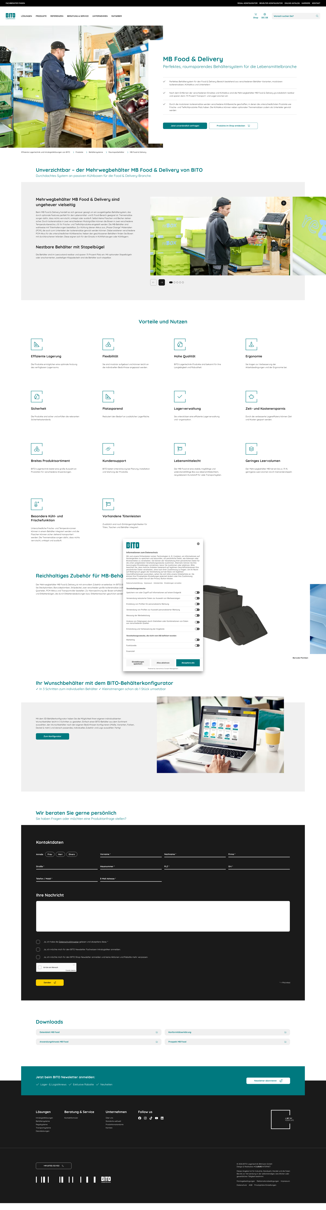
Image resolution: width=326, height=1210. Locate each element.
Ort (230, 866)
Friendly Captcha (71, 970)
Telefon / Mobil (44, 878)
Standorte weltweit (113, 1121)
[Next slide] (162, 282)
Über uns (109, 1118)
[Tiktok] (150, 1118)
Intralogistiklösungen (44, 1118)
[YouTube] (156, 1118)
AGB (250, 1185)
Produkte (79, 152)
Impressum (285, 1181)
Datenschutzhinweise (69, 941)
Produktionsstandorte (115, 1124)
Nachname (170, 854)
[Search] (317, 16)
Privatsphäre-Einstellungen (265, 1185)
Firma (231, 854)
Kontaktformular (71, 1118)
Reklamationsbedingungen (268, 1181)
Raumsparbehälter (116, 152)
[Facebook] (139, 1118)
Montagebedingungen (246, 1181)
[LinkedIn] (162, 1118)
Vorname (105, 854)
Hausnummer (107, 866)
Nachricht (41, 904)
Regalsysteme (42, 1124)
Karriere (109, 1128)
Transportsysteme (43, 1128)
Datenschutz (242, 1185)
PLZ (166, 866)
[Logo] (13, 16)
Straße (40, 866)
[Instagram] (145, 1118)
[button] (174, 282)
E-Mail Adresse (108, 878)
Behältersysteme (96, 152)
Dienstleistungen (42, 1131)
